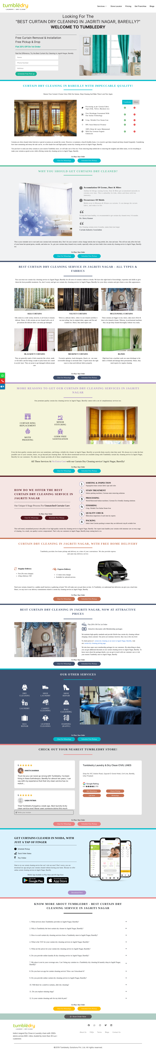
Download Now (77, 892)
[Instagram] (100, 1025)
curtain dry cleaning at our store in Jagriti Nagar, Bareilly (112, 641)
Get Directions (92, 791)
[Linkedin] (111, 1025)
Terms (99, 1032)
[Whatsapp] (94, 1025)
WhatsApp (115, 795)
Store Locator (116, 6)
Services (101, 6)
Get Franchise (140, 6)
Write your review (24, 812)
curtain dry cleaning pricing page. (95, 643)
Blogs (152, 6)
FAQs (92, 1032)
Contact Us (116, 1032)
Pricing (128, 6)
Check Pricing (115, 791)
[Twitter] (106, 1025)
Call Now (92, 795)
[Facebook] (89, 1025)
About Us (83, 1032)
